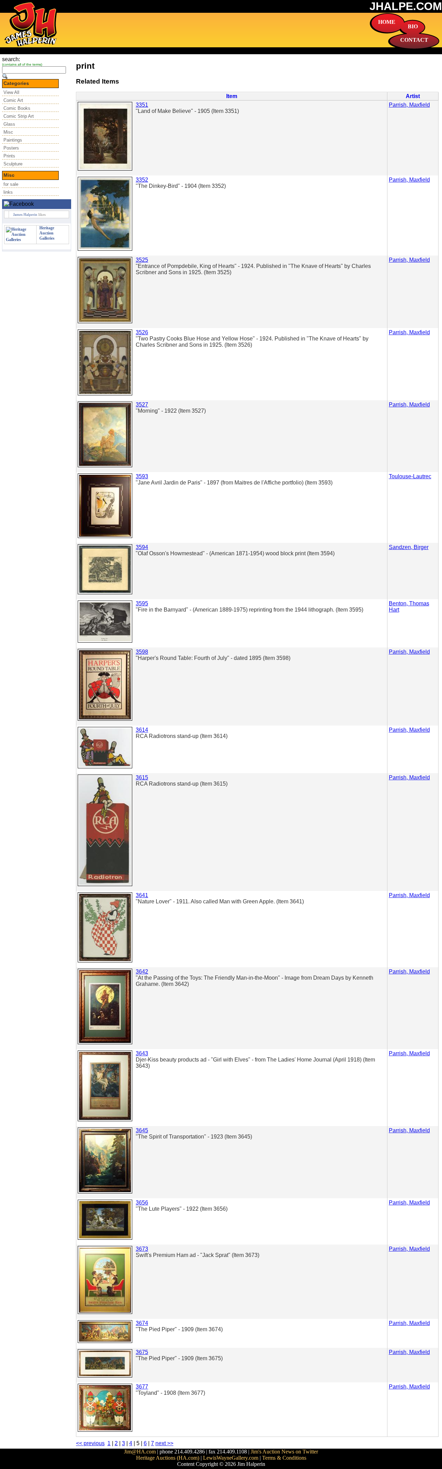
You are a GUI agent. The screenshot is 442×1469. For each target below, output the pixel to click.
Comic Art (13, 100)
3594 (142, 547)
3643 (142, 1053)
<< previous (90, 1443)
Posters (11, 148)
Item (231, 96)
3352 (142, 180)
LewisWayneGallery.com (230, 1458)
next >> (164, 1443)
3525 (142, 260)
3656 (142, 1203)
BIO (413, 26)
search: (11, 59)
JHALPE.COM (405, 6)
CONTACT (414, 40)
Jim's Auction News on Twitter (284, 1451)
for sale (10, 184)
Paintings (12, 140)
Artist (413, 96)
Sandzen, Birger (409, 547)
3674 (142, 1323)
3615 (142, 777)
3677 (142, 1387)
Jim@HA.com (140, 1451)
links (8, 192)
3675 (142, 1352)
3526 (142, 332)
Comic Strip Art (18, 116)
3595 (142, 603)
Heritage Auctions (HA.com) (167, 1458)
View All (11, 92)
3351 (142, 105)
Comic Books (16, 108)
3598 (142, 652)
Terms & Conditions (284, 1458)
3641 (142, 895)
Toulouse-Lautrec (410, 476)
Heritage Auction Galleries (47, 233)
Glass (9, 124)
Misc (8, 132)
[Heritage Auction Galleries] (20, 239)
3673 (142, 1249)
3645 (142, 1130)
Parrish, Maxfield (409, 105)
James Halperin (25, 214)
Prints (9, 156)
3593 (142, 476)
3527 (142, 404)
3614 (142, 730)
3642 (142, 971)
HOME (386, 22)
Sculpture (12, 163)
